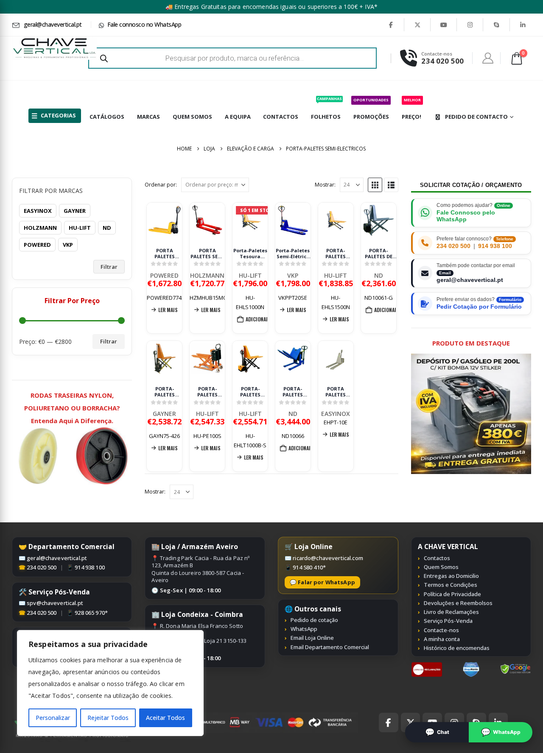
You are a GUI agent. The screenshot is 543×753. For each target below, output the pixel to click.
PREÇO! (411, 108)
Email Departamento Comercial (330, 647)
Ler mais (168, 309)
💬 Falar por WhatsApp (322, 582)
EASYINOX (335, 414)
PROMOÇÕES (371, 108)
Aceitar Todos (165, 718)
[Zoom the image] (427, 666)
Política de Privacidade (452, 594)
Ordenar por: (161, 184)
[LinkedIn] (523, 25)
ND (378, 275)
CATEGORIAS (58, 115)
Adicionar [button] (257, 319)
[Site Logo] (54, 48)
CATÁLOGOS (107, 116)
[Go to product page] (164, 220)
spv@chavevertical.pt (55, 603)
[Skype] (496, 25)
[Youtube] (444, 25)
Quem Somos (441, 566)
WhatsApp (304, 628)
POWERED (164, 275)
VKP (292, 275)
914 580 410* (309, 567)
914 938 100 (495, 246)
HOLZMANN (207, 275)
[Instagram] (470, 25)
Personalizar (53, 718)
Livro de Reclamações (451, 611)
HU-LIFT (250, 275)
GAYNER (164, 414)
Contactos (437, 558)
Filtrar (109, 267)
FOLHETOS (326, 108)
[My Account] (487, 58)
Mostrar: (325, 184)
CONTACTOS (280, 116)
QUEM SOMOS (192, 116)
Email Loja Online (312, 637)
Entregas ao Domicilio (451, 575)
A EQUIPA (238, 116)
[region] (110, 683)
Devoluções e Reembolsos (458, 603)
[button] (375, 185)
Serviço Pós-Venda (448, 620)
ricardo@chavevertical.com (328, 558)
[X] (417, 25)
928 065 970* (91, 612)
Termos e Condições (450, 584)
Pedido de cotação (314, 619)
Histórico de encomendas (457, 647)
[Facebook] (391, 25)
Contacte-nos (441, 630)
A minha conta (442, 639)
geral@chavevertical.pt (57, 558)
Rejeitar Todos (108, 718)
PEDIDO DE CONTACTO (476, 116)
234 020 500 (453, 246)
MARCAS (148, 116)
